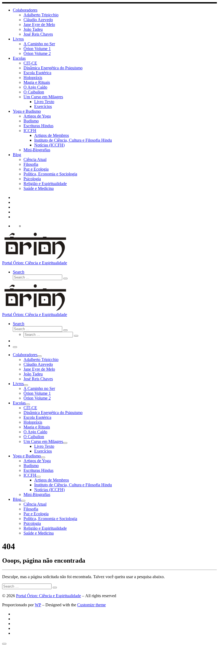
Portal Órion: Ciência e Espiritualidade (48, 595)
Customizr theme (91, 605)
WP (38, 605)
